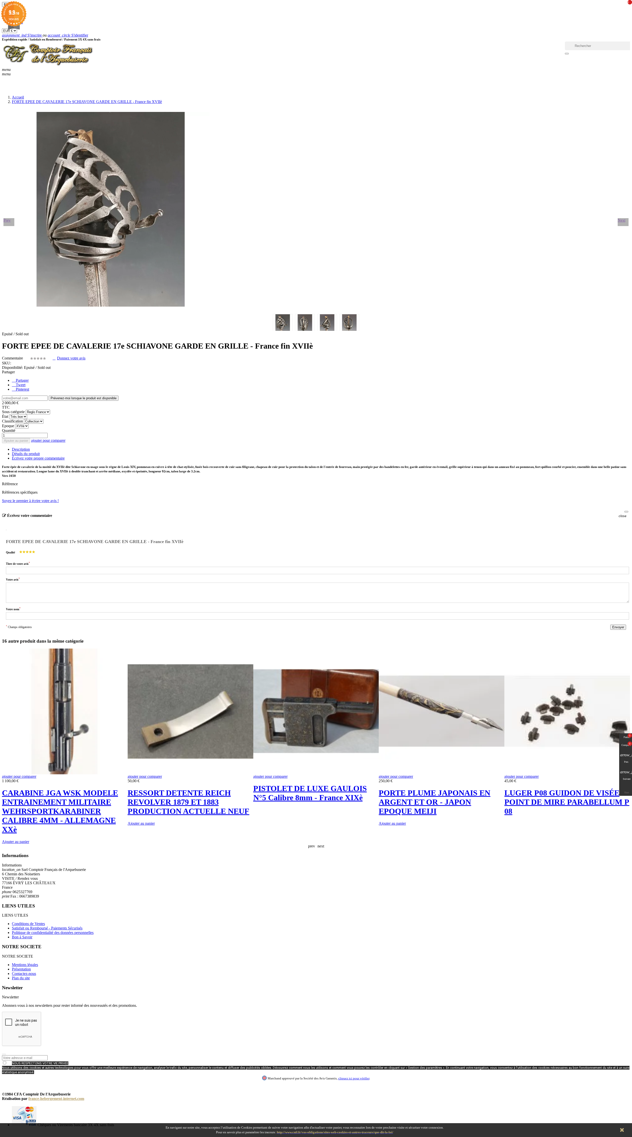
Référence (10, 484)
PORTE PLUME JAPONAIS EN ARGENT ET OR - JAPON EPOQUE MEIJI (434, 802)
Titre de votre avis (18, 563)
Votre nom (13, 609)
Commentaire (13, 358)
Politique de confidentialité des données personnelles (53, 932)
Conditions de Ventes (28, 924)
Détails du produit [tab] (26, 454)
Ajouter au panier (16, 440)
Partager (22, 380)
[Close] (626, 511)
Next (621, 220)
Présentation (21, 969)
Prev (7, 220)
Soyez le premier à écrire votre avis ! (30, 501)
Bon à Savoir (22, 937)
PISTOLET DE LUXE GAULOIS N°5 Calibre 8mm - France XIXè (310, 793)
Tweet (20, 385)
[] (567, 53)
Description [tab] (21, 449)
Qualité (10, 552)
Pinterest (22, 389)
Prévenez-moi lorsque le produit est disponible (84, 398)
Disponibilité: (12, 367)
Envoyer (618, 627)
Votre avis (13, 579)
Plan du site (21, 978)
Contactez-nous (24, 973)
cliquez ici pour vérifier (353, 1078)
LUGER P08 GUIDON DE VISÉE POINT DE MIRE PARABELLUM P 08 (566, 802)
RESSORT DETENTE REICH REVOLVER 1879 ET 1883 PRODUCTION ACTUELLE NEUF (188, 802)
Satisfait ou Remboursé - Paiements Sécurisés (47, 928)
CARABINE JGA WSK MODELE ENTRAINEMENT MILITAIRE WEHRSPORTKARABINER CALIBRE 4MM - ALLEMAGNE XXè (60, 811)
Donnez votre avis (71, 358)
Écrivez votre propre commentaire (38, 458)
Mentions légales (25, 965)
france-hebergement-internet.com (56, 1098)
